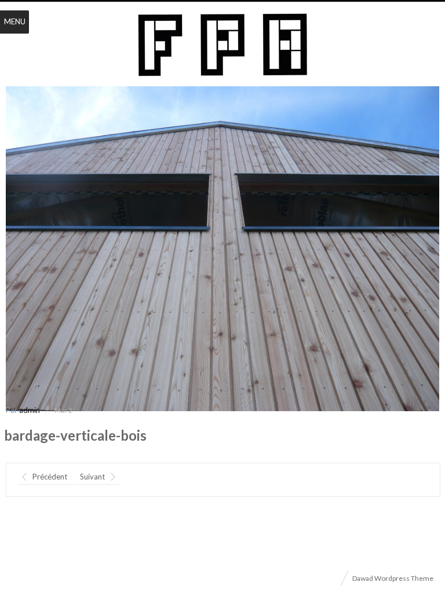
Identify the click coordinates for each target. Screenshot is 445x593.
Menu (14, 21)
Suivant (92, 476)
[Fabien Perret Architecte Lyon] (222, 45)
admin (29, 410)
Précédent (49, 476)
